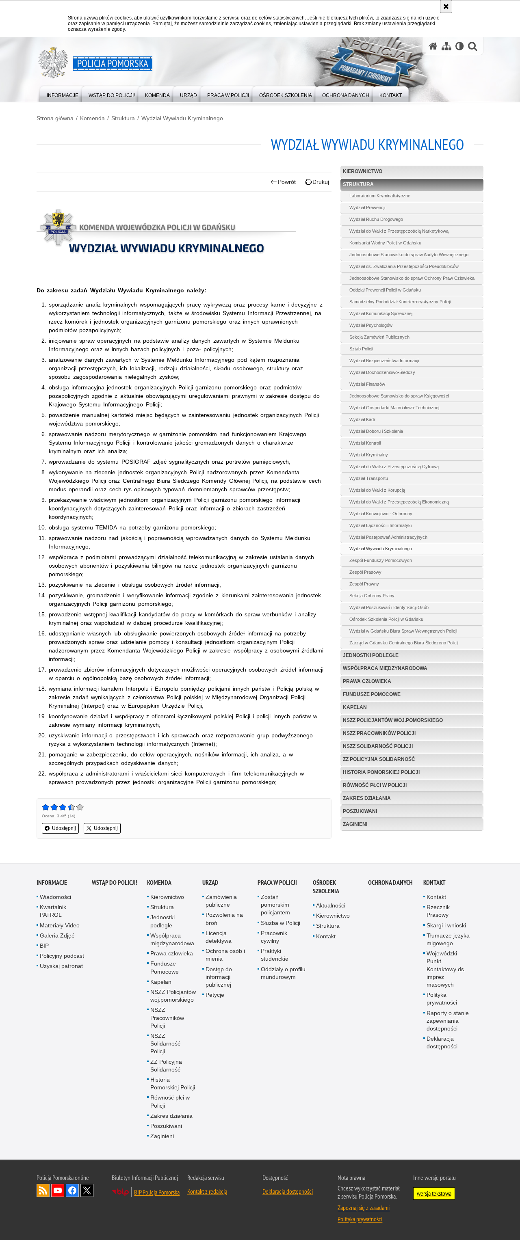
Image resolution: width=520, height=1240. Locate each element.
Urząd (210, 882)
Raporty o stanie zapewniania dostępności (448, 1021)
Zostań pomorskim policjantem (275, 905)
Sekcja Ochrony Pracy (371, 595)
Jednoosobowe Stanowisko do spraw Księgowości (399, 395)
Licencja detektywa (219, 937)
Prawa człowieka (367, 681)
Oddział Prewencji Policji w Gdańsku (385, 289)
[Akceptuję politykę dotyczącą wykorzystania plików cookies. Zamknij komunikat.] (446, 6)
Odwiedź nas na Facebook (72, 1190)
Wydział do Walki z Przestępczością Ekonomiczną (399, 501)
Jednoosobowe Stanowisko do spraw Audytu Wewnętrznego (408, 254)
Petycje (215, 995)
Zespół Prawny (364, 583)
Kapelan (355, 707)
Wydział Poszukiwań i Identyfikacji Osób (389, 607)
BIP (44, 945)
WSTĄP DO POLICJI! (114, 882)
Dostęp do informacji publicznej (219, 977)
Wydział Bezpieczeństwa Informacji (384, 360)
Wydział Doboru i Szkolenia (376, 431)
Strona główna (55, 118)
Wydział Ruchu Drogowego (376, 219)
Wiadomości (55, 897)
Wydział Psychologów (370, 325)
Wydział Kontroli (365, 443)
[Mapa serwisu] (446, 46)
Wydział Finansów (367, 384)
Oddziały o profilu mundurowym (283, 973)
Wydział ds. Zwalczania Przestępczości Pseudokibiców (404, 266)
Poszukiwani (360, 811)
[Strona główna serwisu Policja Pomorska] (433, 46)
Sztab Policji (361, 348)
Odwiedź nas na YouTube (57, 1190)
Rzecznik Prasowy (438, 911)
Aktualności (330, 905)
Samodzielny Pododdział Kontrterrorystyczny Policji (400, 301)
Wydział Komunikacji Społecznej (380, 313)
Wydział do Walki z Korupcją (377, 490)
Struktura (123, 118)
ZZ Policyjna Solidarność (379, 759)
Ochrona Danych (390, 882)
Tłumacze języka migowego (448, 939)
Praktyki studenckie (274, 955)
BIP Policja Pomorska (157, 1192)
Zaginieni (355, 824)
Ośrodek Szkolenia (326, 886)
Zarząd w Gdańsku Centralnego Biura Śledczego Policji (403, 642)
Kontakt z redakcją (207, 1191)
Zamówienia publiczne (221, 901)
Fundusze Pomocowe (372, 694)
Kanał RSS (43, 1190)
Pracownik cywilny (274, 937)
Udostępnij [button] (64, 828)
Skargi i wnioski (446, 925)
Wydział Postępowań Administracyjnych (388, 537)
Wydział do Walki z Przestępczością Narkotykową (398, 231)
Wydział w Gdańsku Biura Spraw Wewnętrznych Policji (403, 631)
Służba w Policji (280, 923)
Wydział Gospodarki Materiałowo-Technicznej (394, 407)
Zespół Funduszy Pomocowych (380, 560)
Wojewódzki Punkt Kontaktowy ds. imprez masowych (446, 969)
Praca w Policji (277, 882)
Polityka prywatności (442, 999)
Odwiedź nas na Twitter (86, 1190)
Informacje (52, 882)
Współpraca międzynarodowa (385, 668)
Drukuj (320, 182)
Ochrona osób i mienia (225, 955)
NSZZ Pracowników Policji (379, 733)
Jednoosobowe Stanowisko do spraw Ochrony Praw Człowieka (411, 278)
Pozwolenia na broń (224, 919)
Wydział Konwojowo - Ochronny (380, 513)
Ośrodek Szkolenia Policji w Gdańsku (386, 619)
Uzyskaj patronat (61, 966)
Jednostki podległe (371, 655)
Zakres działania (367, 798)
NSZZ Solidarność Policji (378, 746)
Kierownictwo (362, 171)
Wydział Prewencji (367, 207)
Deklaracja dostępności (442, 1042)
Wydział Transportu (368, 478)
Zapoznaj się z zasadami (364, 1207)
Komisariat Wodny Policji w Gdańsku (385, 242)
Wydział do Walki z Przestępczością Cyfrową (394, 466)
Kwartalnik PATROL (53, 911)
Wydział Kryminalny (368, 454)
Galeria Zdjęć (57, 935)
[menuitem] (63, 93)
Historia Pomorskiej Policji (381, 772)
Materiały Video (60, 925)
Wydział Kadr (362, 419)
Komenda (92, 118)
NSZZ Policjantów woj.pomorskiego (393, 720)
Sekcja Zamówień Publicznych (379, 337)
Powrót (287, 182)
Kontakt (326, 936)
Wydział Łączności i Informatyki (380, 525)
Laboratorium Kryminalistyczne (379, 195)
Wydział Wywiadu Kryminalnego (182, 118)
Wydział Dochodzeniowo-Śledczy (382, 372)
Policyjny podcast (62, 956)
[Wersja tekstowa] (459, 46)
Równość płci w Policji (375, 785)
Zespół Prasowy (365, 572)
